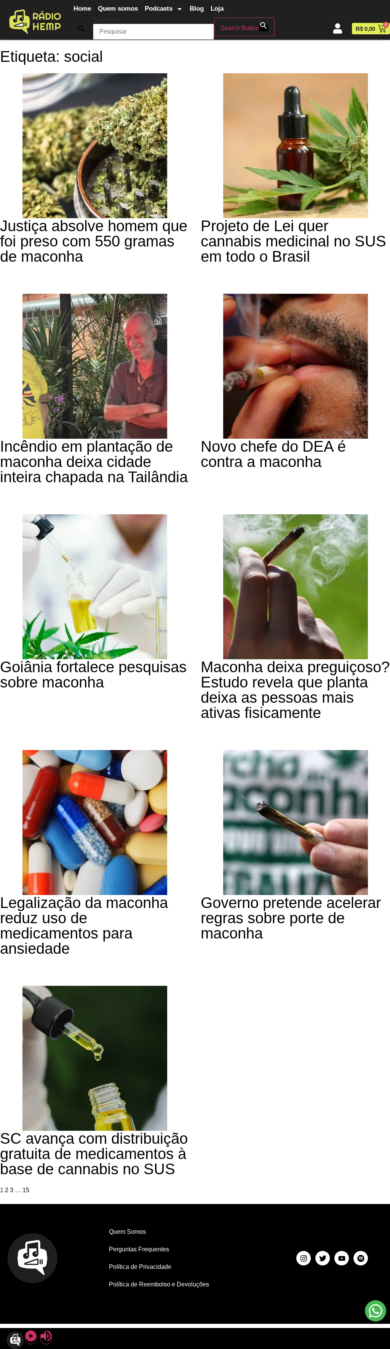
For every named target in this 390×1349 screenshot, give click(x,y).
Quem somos (118, 8)
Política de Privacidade (140, 1267)
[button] (81, 29)
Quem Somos (127, 1231)
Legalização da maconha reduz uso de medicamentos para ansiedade (84, 925)
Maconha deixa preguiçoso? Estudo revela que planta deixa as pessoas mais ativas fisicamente (295, 689)
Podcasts (159, 8)
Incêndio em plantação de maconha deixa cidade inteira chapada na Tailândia (94, 461)
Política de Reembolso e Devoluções (159, 1284)
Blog (197, 8)
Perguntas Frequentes (139, 1249)
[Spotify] (360, 1258)
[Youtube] (341, 1258)
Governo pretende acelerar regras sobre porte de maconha (291, 918)
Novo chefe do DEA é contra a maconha (273, 454)
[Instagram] (303, 1258)
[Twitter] (322, 1258)
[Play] (31, 1337)
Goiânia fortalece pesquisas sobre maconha (93, 674)
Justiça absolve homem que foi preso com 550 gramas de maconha (93, 241)
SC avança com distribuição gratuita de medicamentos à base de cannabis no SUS (94, 1153)
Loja (217, 8)
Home (82, 8)
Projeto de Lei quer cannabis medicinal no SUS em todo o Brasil (293, 241)
